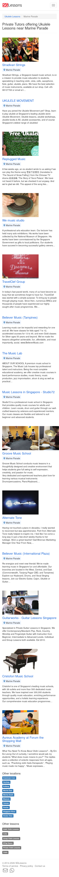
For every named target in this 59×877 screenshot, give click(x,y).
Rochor (6, 807)
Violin (5, 852)
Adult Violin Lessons (11, 829)
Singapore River (9, 812)
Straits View (7, 816)
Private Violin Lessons (11, 848)
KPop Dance (8, 843)
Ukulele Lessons (12, 16)
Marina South (8, 795)
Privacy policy (26, 865)
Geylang (6, 782)
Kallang (6, 786)
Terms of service (10, 865)
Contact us (40, 865)
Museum (6, 799)
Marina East (7, 790)
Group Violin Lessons (11, 838)
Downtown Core (9, 778)
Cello (5, 834)
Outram (6, 803)
